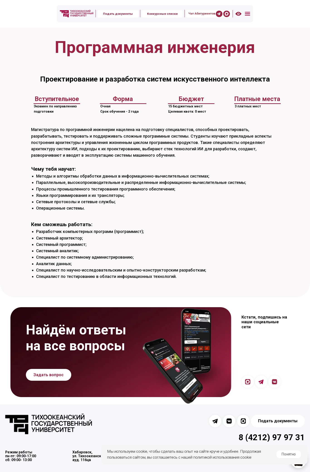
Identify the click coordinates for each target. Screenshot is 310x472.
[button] (247, 14)
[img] (76, 13)
